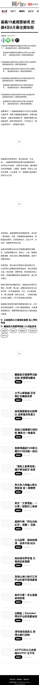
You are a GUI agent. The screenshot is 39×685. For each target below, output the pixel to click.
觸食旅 (18, 382)
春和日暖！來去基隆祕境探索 (26, 596)
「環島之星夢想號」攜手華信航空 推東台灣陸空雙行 (26, 470)
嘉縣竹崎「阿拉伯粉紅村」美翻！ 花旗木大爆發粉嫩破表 (26, 525)
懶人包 (4, 335)
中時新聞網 (33, 4)
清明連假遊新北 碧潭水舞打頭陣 (25, 633)
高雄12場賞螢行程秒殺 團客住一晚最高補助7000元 (26, 433)
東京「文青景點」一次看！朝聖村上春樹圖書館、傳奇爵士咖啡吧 (26, 508)
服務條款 (19, 679)
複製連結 (17, 40)
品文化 (31, 11)
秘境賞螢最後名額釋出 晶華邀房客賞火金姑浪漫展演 (26, 414)
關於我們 (12, 679)
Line (8, 40)
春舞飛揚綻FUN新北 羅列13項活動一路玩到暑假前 (26, 451)
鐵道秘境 (33, 331)
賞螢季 (4, 331)
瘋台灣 (4, 11)
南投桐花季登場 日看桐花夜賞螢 (25, 559)
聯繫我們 (26, 679)
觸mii (19, 4)
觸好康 (18, 437)
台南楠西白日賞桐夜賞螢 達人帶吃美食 (19, 321)
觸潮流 (22, 11)
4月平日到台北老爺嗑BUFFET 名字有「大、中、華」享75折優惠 (26, 654)
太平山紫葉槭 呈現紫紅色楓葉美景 (25, 394)
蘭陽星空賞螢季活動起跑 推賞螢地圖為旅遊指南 (26, 378)
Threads (13, 40)
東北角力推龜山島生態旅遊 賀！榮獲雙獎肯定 (26, 488)
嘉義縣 (13, 331)
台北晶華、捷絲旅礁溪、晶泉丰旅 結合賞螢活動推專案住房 (26, 543)
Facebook (4, 40)
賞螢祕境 (23, 331)
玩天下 (13, 11)
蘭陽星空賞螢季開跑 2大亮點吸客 (20, 326)
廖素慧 (3, 36)
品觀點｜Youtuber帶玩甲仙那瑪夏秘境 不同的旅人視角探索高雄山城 (26, 618)
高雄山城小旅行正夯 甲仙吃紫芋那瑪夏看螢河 (26, 580)
